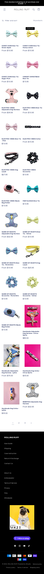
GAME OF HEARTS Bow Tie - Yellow (31, 232)
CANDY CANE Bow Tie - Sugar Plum (10, 77)
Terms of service (22, 567)
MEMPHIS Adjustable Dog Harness (32, 402)
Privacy (7, 488)
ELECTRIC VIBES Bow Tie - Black (32, 108)
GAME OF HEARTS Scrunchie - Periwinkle (10, 295)
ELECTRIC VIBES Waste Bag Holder (11, 202)
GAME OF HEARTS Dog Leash (31, 264)
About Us (7, 473)
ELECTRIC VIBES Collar (32, 139)
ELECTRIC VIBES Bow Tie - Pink (11, 139)
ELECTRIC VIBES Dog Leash (10, 170)
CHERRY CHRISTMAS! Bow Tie (31, 77)
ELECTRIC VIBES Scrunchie (29, 170)
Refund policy (37, 564)
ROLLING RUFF (13, 564)
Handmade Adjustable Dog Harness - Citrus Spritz (31, 333)
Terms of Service (10, 483)
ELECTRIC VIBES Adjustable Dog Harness (11, 108)
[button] (4, 9)
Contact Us (8, 463)
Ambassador (9, 478)
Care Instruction (10, 453)
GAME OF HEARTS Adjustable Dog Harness (11, 232)
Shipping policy (35, 567)
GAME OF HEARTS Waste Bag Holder (11, 326)
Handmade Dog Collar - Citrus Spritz (31, 371)
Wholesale (8, 498)
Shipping (7, 448)
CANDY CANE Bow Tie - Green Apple (10, 46)
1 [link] (12, 423)
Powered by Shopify (24, 564)
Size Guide (8, 443)
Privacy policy (10, 567)
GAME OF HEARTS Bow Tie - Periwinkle (10, 264)
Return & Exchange (11, 458)
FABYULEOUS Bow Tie (31, 201)
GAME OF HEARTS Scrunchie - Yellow (30, 295)
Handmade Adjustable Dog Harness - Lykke (10, 371)
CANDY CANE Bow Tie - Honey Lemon (31, 46)
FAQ (6, 493)
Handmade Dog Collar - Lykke (10, 409)
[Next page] (31, 423)
